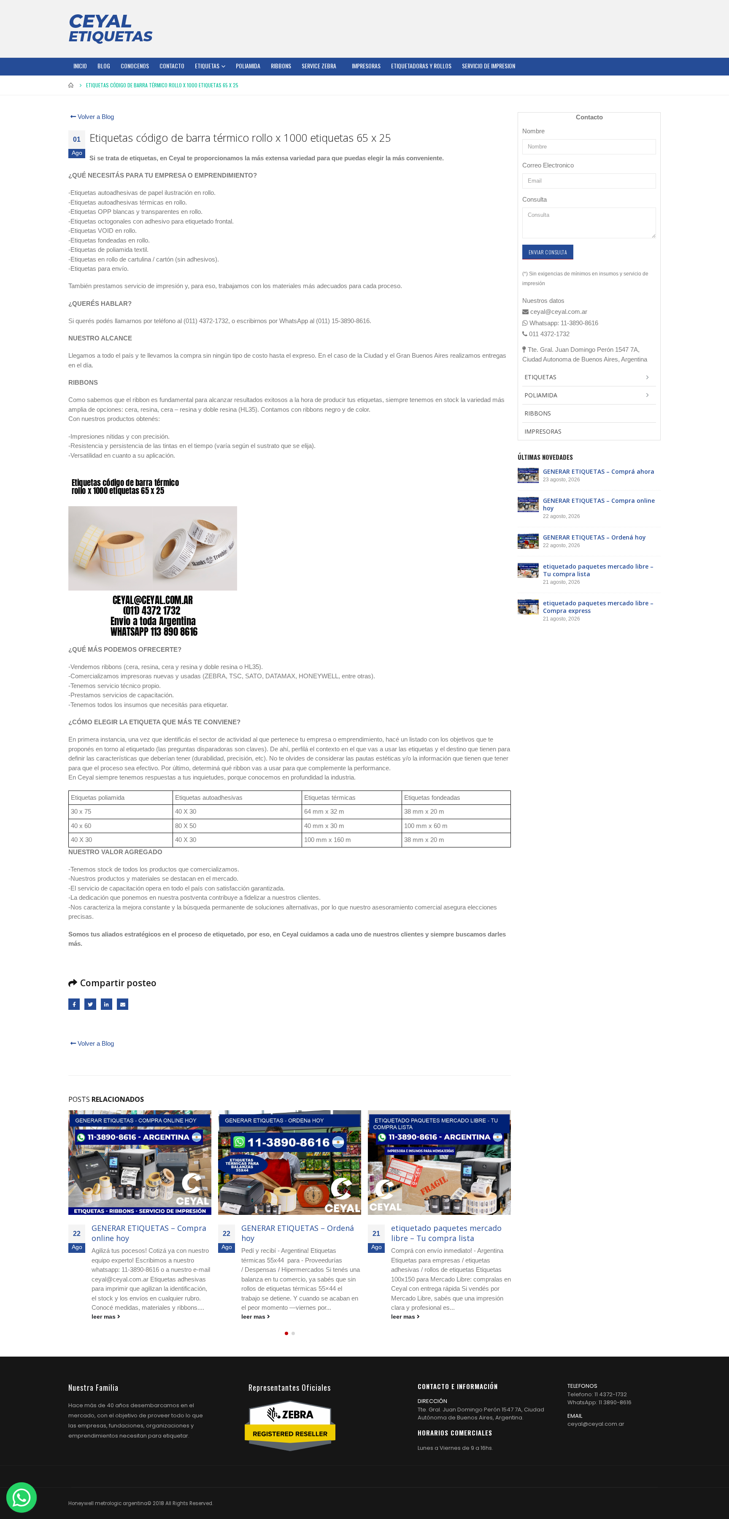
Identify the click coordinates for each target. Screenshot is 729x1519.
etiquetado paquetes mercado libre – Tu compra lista (446, 1233)
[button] (286, 1333)
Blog (103, 65)
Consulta (534, 199)
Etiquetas (207, 65)
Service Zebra (319, 65)
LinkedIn (106, 1004)
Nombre (533, 131)
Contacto (171, 65)
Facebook (74, 1004)
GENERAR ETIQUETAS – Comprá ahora (598, 471)
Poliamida (248, 65)
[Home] (110, 28)
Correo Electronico (548, 165)
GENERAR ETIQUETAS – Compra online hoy (149, 1233)
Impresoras (366, 65)
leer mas (104, 1317)
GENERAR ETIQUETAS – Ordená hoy (297, 1233)
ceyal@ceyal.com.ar (595, 1424)
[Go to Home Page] (71, 85)
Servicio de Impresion (488, 65)
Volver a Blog (95, 116)
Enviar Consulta (548, 252)
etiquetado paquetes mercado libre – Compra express (598, 607)
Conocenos (135, 65)
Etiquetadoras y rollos (421, 65)
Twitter (90, 1004)
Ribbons (281, 65)
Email (122, 1004)
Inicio (80, 65)
